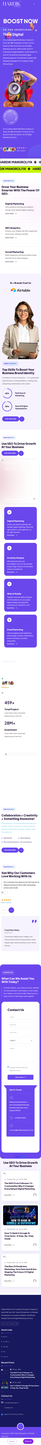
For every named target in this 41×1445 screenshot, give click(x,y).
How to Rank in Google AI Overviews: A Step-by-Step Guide (19, 1236)
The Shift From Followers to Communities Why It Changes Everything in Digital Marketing (19, 1186)
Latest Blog (5, 1346)
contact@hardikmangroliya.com (21, 1130)
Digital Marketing (14, 203)
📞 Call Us (12, 1441)
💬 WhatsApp (28, 1441)
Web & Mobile (14, 593)
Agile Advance (10, 469)
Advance (24, 469)
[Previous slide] (11, 910)
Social (26, 464)
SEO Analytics (12, 227)
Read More (9, 213)
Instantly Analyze (15, 558)
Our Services (6, 1341)
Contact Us (5, 1356)
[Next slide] (4, 910)
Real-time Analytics (12, 464)
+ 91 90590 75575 (20, 1118)
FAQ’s (4, 1351)
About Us (5, 1336)
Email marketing (15, 629)
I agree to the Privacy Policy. (13, 1414)
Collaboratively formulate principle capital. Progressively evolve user (18, 1069)
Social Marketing (14, 251)
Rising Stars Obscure (16, 499)
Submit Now (19, 1077)
